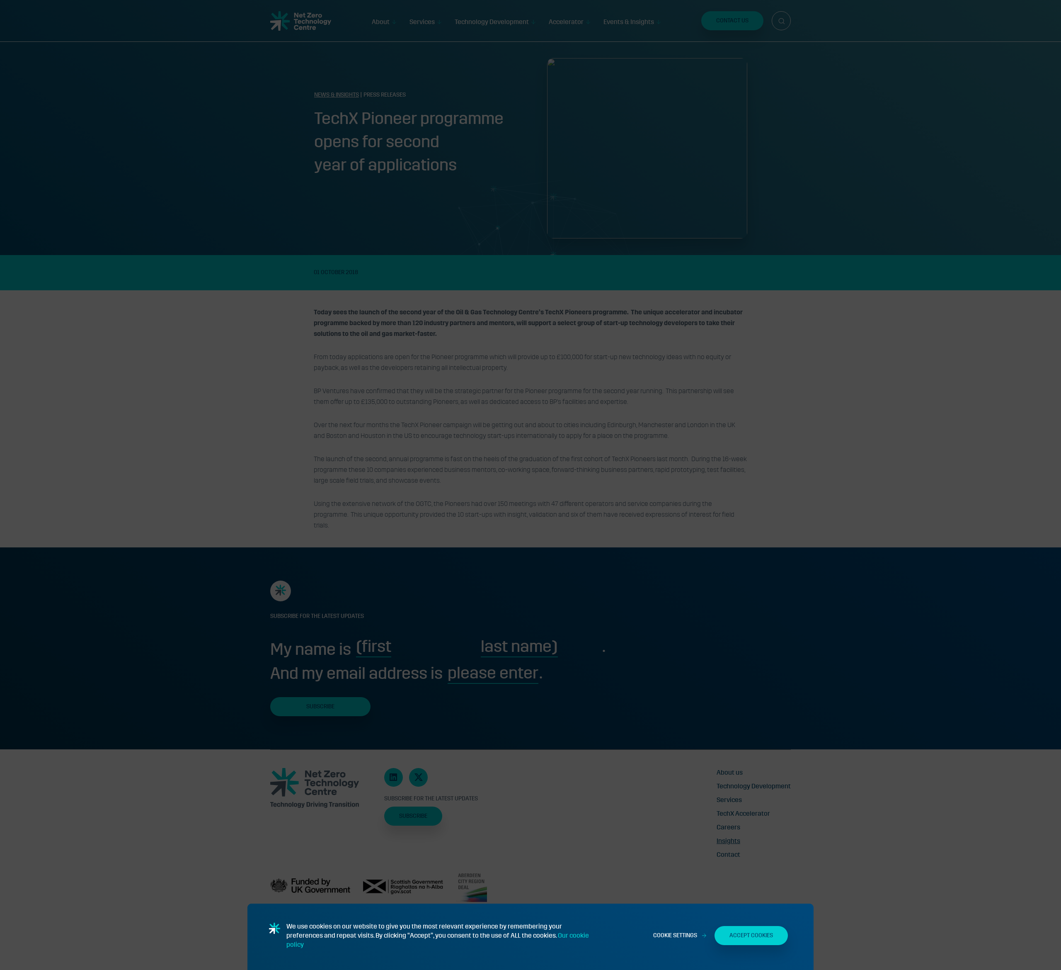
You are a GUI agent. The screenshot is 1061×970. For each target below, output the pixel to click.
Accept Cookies (751, 935)
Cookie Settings (675, 935)
